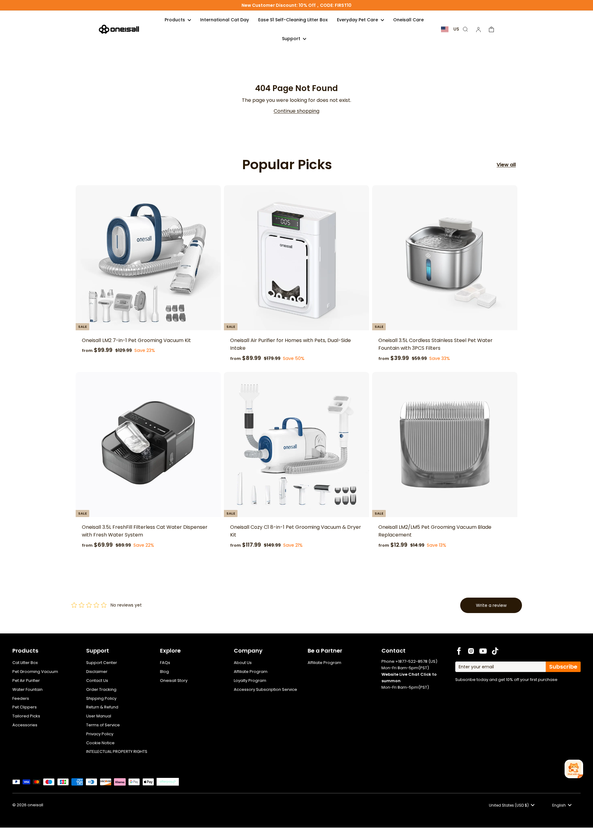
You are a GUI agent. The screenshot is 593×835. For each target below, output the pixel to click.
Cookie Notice (100, 743)
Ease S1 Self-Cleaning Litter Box (293, 20)
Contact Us (97, 680)
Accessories (24, 725)
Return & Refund (102, 707)
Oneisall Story (173, 680)
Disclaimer (96, 671)
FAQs (165, 663)
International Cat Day (224, 20)
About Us (243, 663)
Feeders (20, 698)
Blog (164, 671)
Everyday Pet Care (358, 20)
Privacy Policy (99, 734)
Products (175, 20)
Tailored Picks (26, 716)
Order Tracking (101, 689)
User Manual (98, 716)
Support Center (101, 663)
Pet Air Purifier (26, 680)
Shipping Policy (101, 698)
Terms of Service (103, 725)
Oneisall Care (408, 20)
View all (506, 164)
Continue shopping (296, 111)
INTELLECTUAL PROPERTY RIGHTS (116, 751)
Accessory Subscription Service (265, 689)
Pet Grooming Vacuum (35, 671)
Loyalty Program (250, 680)
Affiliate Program (250, 671)
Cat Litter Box (25, 663)
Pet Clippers (24, 707)
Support (291, 38)
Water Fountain (27, 689)
